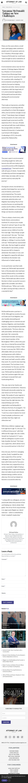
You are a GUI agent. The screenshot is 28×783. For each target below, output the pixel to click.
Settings (9, 777)
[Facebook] (14, 737)
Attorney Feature (16, 7)
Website (4, 593)
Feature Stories (9, 7)
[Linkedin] (5, 737)
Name (3, 579)
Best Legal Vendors (14, 756)
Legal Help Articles (14, 768)
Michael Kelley (13, 532)
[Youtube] (18, 737)
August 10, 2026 (6, 627)
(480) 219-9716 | (5, 742)
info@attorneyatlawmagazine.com (18, 742)
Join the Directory (14, 760)
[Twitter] (22, 737)
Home (3, 7)
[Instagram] (10, 737)
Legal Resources (14, 758)
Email (3, 586)
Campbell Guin (6, 168)
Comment (4, 559)
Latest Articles (14, 752)
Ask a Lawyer (14, 772)
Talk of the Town (14, 754)
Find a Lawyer (14, 770)
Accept (4, 780)
